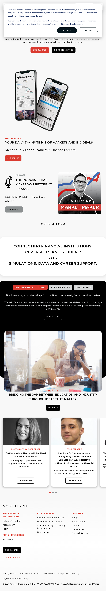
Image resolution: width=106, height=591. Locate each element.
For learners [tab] (83, 287)
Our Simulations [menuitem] (11, 557)
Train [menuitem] (5, 529)
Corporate (34, 449)
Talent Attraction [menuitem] (12, 521)
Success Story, (19, 449)
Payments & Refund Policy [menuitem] (16, 579)
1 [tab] (50, 492)
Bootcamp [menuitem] (43, 532)
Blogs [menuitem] (75, 517)
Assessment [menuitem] (9, 525)
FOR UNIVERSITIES (13, 535)
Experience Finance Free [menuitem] (51, 517)
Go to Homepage (63, 50)
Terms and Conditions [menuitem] (29, 573)
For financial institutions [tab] (30, 287)
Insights (53, 407)
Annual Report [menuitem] (80, 533)
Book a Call (40, 50)
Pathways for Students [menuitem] (49, 521)
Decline (88, 30)
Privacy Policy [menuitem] (9, 573)
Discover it (14, 209)
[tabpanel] (26, 452)
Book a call (12, 550)
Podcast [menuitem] (76, 525)
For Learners (74, 449)
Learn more (53, 317)
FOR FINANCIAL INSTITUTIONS (11, 515)
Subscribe (13, 158)
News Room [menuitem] (78, 521)
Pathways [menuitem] (8, 539)
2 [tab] (53, 492)
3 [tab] (56, 492)
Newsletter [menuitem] (78, 529)
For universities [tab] (60, 287)
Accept (67, 30)
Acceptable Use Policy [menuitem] (68, 573)
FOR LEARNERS (45, 513)
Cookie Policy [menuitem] (48, 573)
